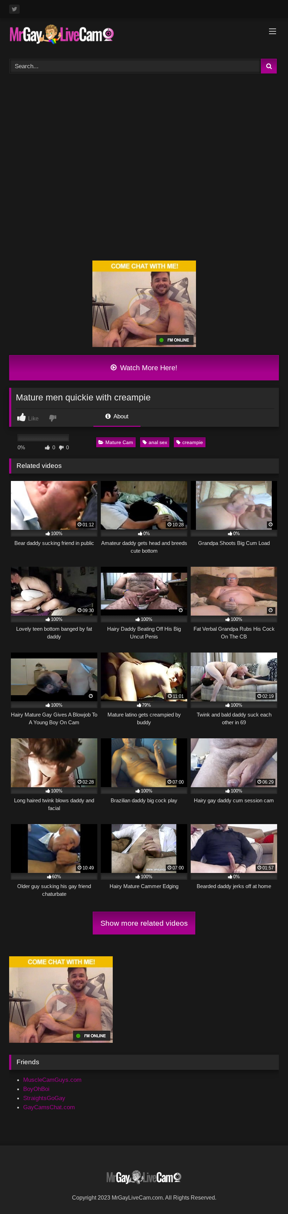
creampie (192, 442)
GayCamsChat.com (49, 1107)
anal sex (158, 442)
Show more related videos (144, 923)
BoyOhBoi (36, 1088)
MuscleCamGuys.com (52, 1079)
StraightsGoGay (44, 1097)
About (120, 416)
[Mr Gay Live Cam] (144, 36)
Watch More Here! (147, 368)
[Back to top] (265, 1192)
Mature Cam (119, 442)
